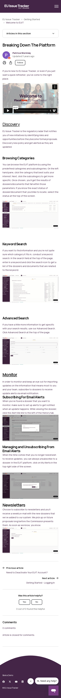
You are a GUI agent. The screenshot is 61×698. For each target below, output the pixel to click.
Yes (24, 602)
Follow (20, 62)
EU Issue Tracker (11, 19)
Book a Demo (8, 675)
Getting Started (32, 19)
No (37, 602)
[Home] (17, 6)
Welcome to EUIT (15, 22)
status (6, 195)
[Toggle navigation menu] (56, 6)
